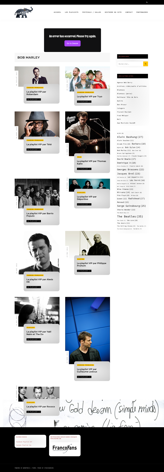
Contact (129, 12)
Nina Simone (125, 189)
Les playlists (71, 12)
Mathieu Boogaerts (123, 183)
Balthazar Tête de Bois (127, 97)
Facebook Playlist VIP (24, 442)
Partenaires (142, 12)
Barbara (139, 143)
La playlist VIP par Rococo (40, 406)
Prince (134, 195)
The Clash (121, 220)
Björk (120, 147)
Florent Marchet (124, 112)
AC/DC (120, 133)
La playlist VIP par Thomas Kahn (91, 162)
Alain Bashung (130, 136)
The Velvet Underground (124, 229)
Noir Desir (137, 192)
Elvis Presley (122, 166)
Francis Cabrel (136, 166)
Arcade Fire (123, 144)
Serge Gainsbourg (131, 205)
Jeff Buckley (121, 177)
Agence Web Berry (124, 82)
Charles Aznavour (123, 156)
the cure (132, 220)
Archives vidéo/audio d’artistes (132, 86)
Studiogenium (48, 468)
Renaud (123, 202)
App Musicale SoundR (126, 123)
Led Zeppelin (135, 177)
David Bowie (126, 159)
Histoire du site (113, 12)
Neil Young (121, 186)
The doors (123, 223)
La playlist (32, 99)
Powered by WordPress (23, 468)
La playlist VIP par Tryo (89, 96)
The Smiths (141, 226)
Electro (80, 259)
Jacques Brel (128, 173)
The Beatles (130, 216)
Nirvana (123, 192)
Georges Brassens (130, 169)
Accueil (57, 12)
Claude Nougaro (139, 156)
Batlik (120, 101)
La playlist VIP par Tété (39, 144)
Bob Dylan (132, 147)
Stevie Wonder (126, 210)
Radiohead (136, 198)
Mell (119, 119)
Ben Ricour (122, 104)
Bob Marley (124, 150)
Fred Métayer (123, 115)
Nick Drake (131, 186)
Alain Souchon (125, 140)
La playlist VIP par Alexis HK (39, 280)
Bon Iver (136, 150)
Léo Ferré (137, 180)
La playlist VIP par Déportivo (87, 197)
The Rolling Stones (126, 226)
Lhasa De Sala (122, 180)
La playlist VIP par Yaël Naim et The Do (38, 332)
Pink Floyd (123, 195)
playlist (81, 192)
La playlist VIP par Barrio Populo (39, 214)
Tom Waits (137, 229)
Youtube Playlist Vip (23, 445)
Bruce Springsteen (126, 153)
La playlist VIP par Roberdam (36, 93)
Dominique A (126, 162)
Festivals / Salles (91, 12)
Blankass (121, 90)
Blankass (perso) (124, 93)
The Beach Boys (123, 212)
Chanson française (35, 87)
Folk (79, 157)
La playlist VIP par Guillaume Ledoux (87, 370)
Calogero (121, 108)
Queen (122, 199)
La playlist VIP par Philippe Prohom (91, 264)
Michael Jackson (137, 183)
